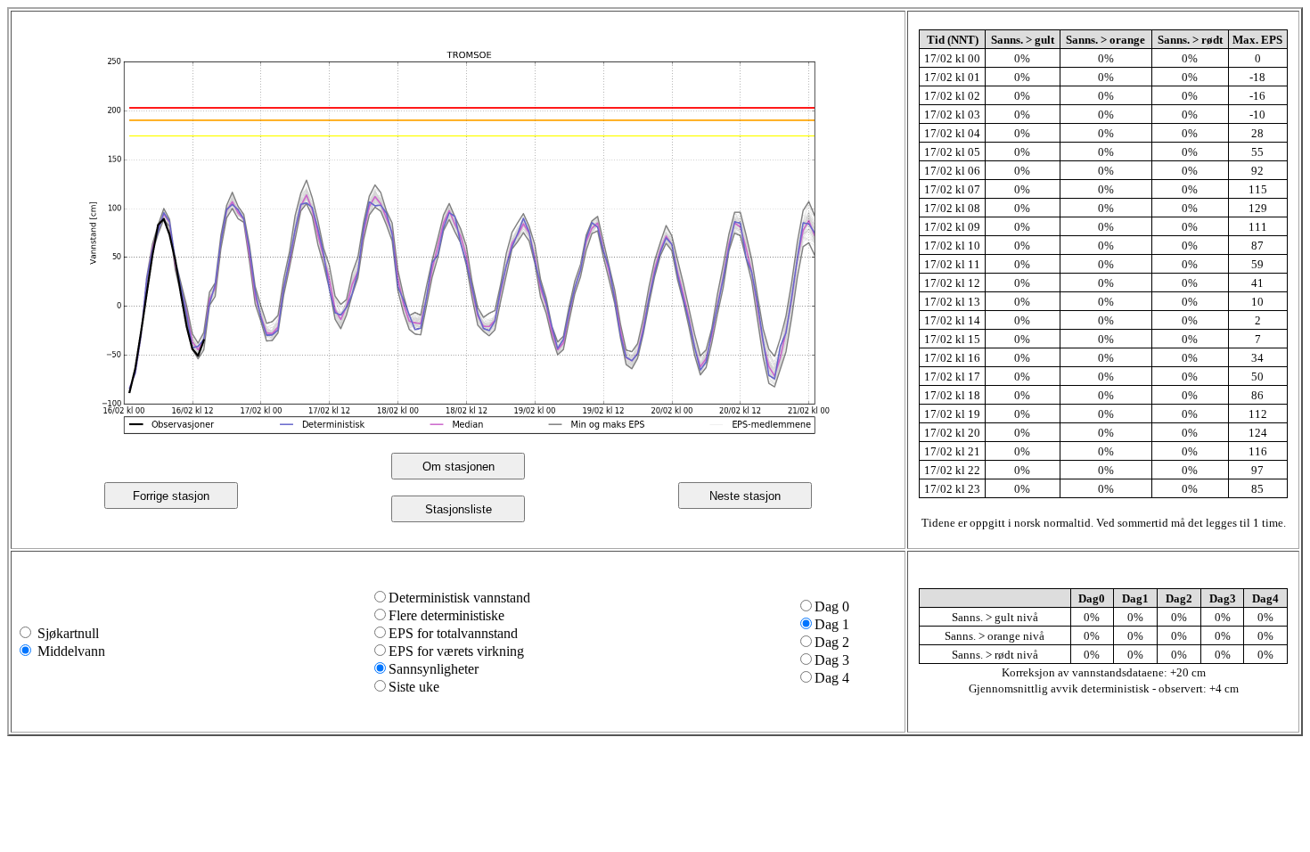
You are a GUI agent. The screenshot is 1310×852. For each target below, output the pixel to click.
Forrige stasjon (171, 496)
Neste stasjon (745, 496)
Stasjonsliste (458, 509)
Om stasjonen (458, 466)
